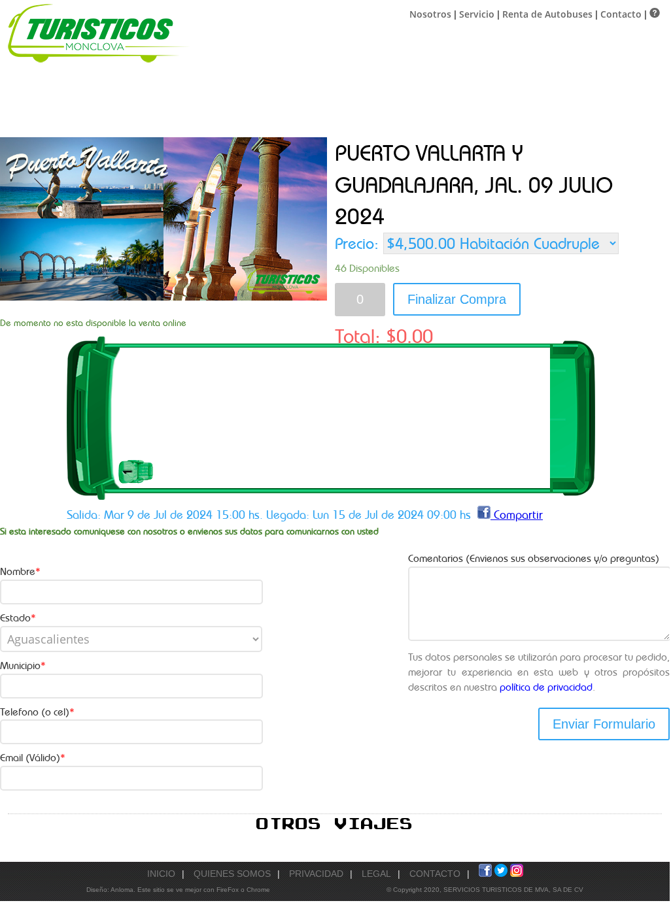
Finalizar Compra (456, 299)
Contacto (621, 14)
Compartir (516, 515)
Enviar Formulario (604, 724)
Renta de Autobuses (547, 14)
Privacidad (316, 873)
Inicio (161, 873)
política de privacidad (546, 687)
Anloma (122, 889)
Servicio (476, 14)
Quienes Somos (232, 873)
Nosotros (430, 14)
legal (376, 873)
